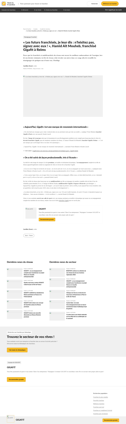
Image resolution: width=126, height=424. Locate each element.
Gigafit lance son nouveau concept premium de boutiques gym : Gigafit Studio (55, 151)
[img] (17, 10)
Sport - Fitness (29, 235)
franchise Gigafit (64, 200)
